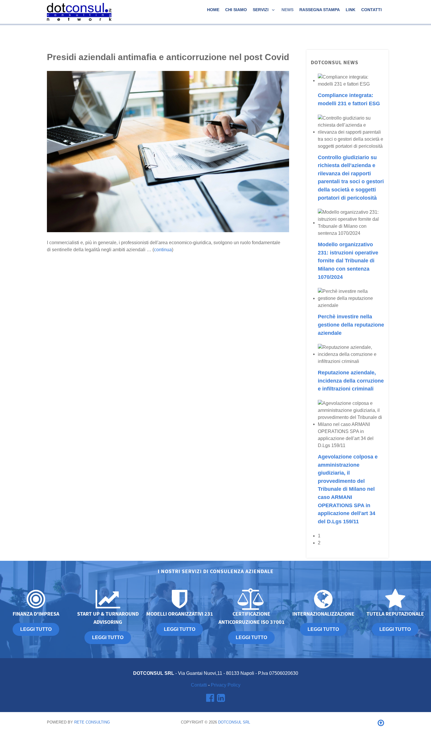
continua (163, 249)
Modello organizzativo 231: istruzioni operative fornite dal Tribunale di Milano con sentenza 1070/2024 (348, 260)
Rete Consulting (92, 722)
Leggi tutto (36, 629)
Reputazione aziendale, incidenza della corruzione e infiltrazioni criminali (351, 380)
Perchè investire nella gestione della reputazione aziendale (351, 324)
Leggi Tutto (395, 629)
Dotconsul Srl (234, 722)
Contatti (199, 684)
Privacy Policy (225, 684)
